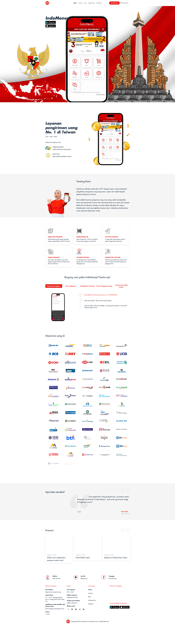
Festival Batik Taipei (54, 557)
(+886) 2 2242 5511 (72, 603)
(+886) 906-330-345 (72, 597)
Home (74, 3)
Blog (85, 3)
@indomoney (84, 578)
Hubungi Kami (91, 3)
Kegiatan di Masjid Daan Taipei (87, 557)
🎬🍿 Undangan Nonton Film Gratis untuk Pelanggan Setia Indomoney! (115, 560)
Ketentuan (99, 3)
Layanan (80, 3)
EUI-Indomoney (113, 578)
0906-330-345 (56, 578)
